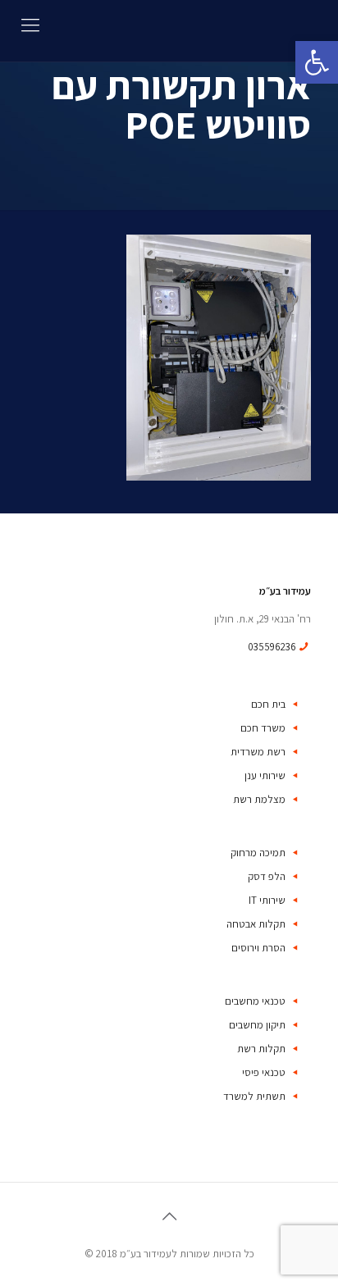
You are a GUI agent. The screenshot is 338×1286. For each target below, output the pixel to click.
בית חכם (268, 704)
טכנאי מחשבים (255, 1001)
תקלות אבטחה (255, 924)
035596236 (272, 647)
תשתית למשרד (254, 1096)
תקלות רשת (261, 1049)
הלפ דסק (266, 876)
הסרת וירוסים (258, 948)
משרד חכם (262, 728)
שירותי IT (267, 900)
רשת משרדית (258, 752)
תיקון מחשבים (257, 1025)
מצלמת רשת (259, 799)
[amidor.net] (169, 30)
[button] (316, 62)
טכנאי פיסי (263, 1072)
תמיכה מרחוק (258, 853)
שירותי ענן (264, 775)
